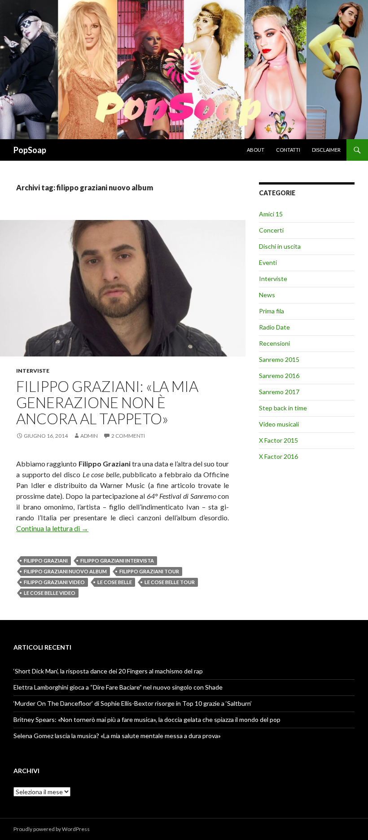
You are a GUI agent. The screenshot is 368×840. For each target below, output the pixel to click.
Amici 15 (271, 214)
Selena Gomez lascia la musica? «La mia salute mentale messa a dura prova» (117, 735)
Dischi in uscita (280, 246)
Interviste (32, 370)
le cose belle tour (170, 582)
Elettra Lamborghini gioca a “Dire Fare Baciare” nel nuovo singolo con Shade (118, 687)
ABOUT (255, 150)
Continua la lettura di (52, 528)
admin (89, 435)
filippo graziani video (54, 582)
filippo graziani (46, 560)
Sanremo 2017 (279, 392)
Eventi (268, 262)
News (267, 295)
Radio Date (274, 327)
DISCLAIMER (326, 150)
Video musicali (279, 424)
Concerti (271, 230)
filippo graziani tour (149, 571)
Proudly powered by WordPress (51, 829)
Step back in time (283, 408)
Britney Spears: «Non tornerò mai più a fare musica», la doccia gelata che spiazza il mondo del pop (146, 719)
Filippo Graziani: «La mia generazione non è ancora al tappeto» (107, 402)
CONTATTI (288, 150)
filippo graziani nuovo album (65, 571)
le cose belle (114, 582)
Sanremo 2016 (279, 375)
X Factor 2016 (278, 456)
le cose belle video (49, 593)
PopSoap (29, 150)
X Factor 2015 (278, 440)
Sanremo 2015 (279, 359)
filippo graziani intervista (117, 560)
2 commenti (128, 435)
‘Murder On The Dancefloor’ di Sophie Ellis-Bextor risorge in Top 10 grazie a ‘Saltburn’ (132, 703)
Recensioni (274, 343)
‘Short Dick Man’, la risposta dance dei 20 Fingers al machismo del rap (108, 671)
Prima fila (271, 311)
